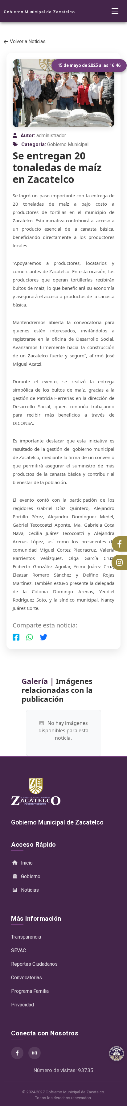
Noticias (30, 890)
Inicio (27, 863)
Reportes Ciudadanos (34, 964)
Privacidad (22, 1005)
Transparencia (26, 937)
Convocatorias (26, 978)
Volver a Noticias (28, 41)
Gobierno (30, 876)
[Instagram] (34, 1053)
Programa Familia (30, 991)
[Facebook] (17, 1053)
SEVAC (18, 950)
